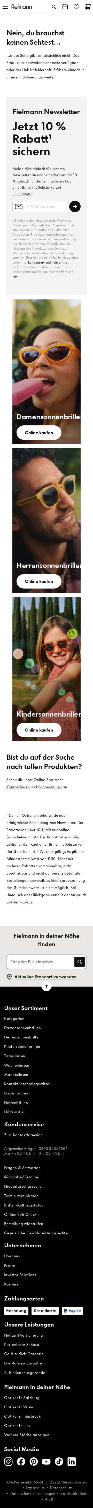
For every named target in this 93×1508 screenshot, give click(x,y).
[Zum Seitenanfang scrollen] (46, 986)
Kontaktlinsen (18, 787)
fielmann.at (22, 193)
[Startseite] (21, 6)
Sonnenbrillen (50, 787)
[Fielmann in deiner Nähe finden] (65, 7)
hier (15, 276)
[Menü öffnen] (5, 7)
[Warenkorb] (88, 7)
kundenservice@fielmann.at (48, 262)
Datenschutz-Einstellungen (32, 1493)
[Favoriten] (76, 7)
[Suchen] (54, 7)
